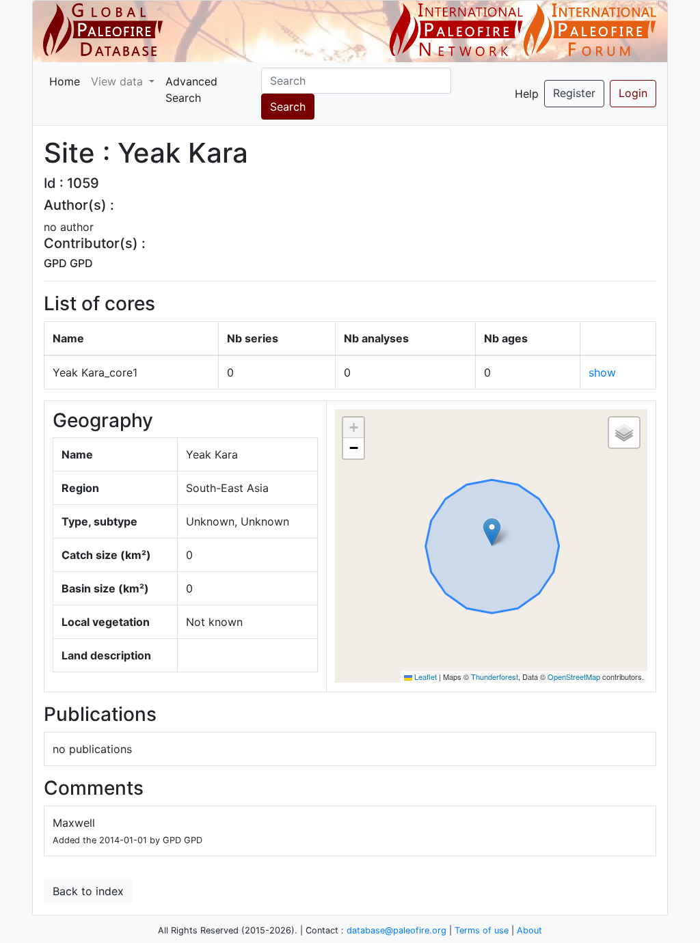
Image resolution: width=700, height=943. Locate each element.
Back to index (88, 891)
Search (288, 106)
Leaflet (424, 676)
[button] (491, 532)
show (602, 372)
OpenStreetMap (574, 676)
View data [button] (118, 81)
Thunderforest (494, 676)
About (529, 930)
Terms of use (482, 930)
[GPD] (103, 30)
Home (64, 81)
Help (527, 93)
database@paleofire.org (396, 930)
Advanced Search (191, 89)
